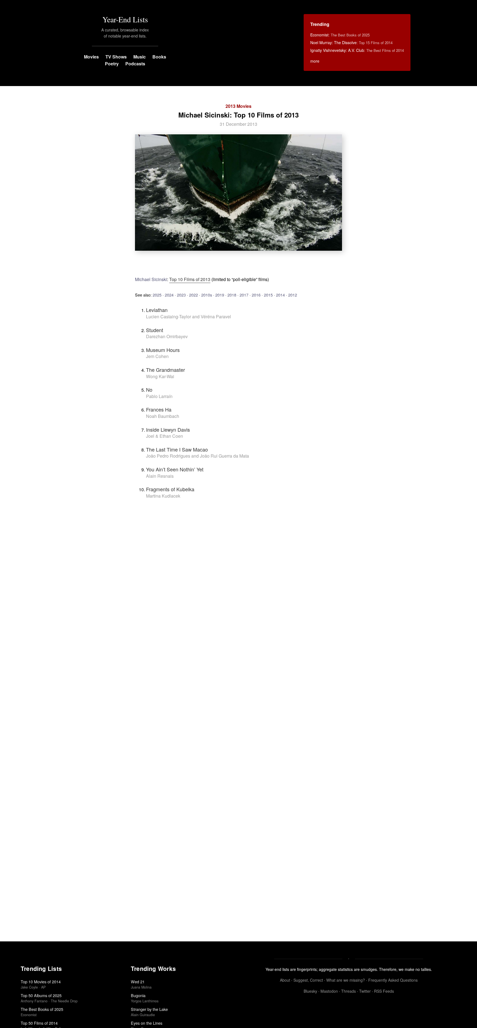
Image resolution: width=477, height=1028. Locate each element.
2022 (193, 295)
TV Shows (116, 57)
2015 (268, 295)
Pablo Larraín (159, 396)
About (285, 980)
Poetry (112, 63)
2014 (280, 295)
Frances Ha (158, 409)
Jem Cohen (157, 356)
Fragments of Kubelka (170, 489)
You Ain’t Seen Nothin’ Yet (174, 469)
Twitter (365, 991)
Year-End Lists (125, 19)
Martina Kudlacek (163, 496)
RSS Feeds (384, 991)
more (314, 61)
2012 (292, 295)
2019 (219, 295)
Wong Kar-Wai (160, 376)
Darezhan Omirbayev (167, 336)
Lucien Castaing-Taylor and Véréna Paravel (188, 316)
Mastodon (329, 991)
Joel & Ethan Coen (164, 436)
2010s (206, 295)
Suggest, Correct (308, 980)
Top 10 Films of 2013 (189, 279)
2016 (256, 295)
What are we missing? (345, 980)
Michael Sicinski (151, 279)
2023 (181, 295)
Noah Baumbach (162, 416)
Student (154, 329)
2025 (157, 295)
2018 (231, 295)
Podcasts (135, 63)
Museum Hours (163, 349)
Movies (91, 57)
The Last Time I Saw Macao (177, 449)
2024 (169, 295)
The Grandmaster (165, 369)
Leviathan (157, 309)
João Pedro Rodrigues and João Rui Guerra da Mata (197, 456)
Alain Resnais (160, 476)
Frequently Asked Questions (393, 980)
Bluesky (310, 991)
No (149, 389)
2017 (244, 295)
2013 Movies (238, 106)
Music (139, 57)
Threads (348, 991)
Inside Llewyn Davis (168, 429)
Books (159, 57)
